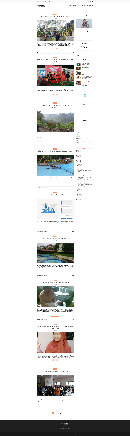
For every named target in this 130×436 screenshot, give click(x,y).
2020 (78, 157)
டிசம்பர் (79, 164)
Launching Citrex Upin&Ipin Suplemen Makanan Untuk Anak (55, 60)
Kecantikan (89, 5)
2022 (78, 155)
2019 (78, 159)
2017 (78, 161)
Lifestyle (74, 5)
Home (70, 5)
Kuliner (77, 114)
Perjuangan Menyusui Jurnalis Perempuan (55, 283)
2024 (78, 152)
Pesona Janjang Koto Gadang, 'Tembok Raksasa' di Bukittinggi (55, 106)
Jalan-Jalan (78, 111)
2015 (78, 196)
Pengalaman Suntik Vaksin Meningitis (55, 371)
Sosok (77, 140)
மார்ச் (79, 193)
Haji (80, 5)
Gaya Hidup (78, 107)
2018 (78, 160)
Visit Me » (84, 38)
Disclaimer (45, 1)
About (38, 1)
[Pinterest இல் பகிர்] (72, 52)
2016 (78, 162)
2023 (78, 154)
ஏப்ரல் (79, 191)
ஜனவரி (79, 195)
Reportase (78, 136)
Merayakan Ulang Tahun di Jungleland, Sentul (55, 17)
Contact (41, 1)
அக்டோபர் (80, 166)
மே (78, 190)
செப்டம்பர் (80, 168)
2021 (78, 156)
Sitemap (49, 1)
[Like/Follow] (81, 47)
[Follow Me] (83, 47)
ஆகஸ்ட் (79, 169)
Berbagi (77, 123)
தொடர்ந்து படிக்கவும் (55, 48)
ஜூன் (79, 189)
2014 (78, 198)
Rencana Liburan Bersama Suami (55, 195)
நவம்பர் (79, 165)
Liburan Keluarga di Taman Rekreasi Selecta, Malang (55, 151)
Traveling (84, 5)
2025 (78, 151)
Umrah (78, 5)
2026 (78, 150)
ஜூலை (79, 187)
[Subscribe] (87, 47)
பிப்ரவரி (79, 194)
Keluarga (77, 132)
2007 (78, 199)
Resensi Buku (78, 138)
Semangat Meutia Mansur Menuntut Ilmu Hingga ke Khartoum (55, 327)
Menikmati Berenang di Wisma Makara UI (55, 239)
